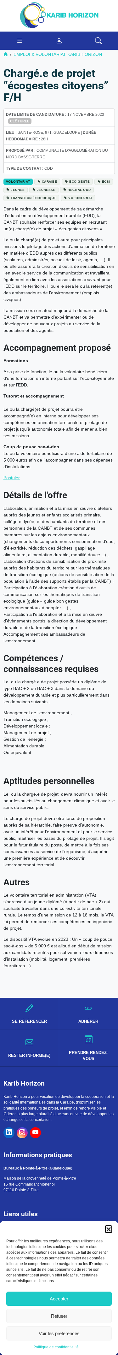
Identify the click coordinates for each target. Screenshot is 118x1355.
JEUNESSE (46, 189)
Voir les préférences (59, 1333)
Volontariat (18, 181)
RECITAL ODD (79, 189)
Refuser (59, 1316)
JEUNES (18, 189)
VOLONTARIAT (80, 198)
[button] (108, 1229)
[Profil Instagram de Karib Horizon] (22, 1132)
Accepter (59, 1298)
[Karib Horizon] (59, 15)
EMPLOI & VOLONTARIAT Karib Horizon (58, 54)
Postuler (11, 477)
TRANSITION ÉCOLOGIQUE (33, 198)
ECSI (106, 181)
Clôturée (19, 121)
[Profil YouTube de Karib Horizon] (35, 1132)
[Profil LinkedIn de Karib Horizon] (8, 1132)
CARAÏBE (49, 181)
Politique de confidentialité (56, 1347)
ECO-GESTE (79, 181)
